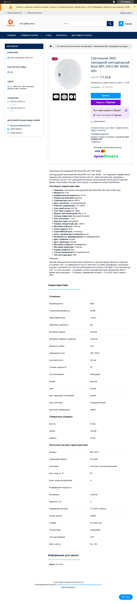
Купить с (101, 102)
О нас (49, 35)
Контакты (61, 35)
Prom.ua (80, 582)
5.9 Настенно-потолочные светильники (74, 46)
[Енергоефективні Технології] (10, 28)
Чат (128, 597)
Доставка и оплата (82, 35)
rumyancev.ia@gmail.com (20, 125)
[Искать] (110, 23)
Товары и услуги (29, 35)
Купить (106, 95)
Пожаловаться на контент (67, 585)
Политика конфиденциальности (90, 585)
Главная (11, 35)
